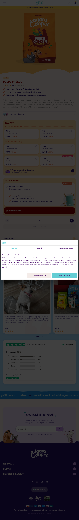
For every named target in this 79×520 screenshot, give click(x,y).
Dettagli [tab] (39, 248)
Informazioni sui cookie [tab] (65, 248)
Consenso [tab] (14, 248)
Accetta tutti (64, 275)
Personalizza (38, 275)
